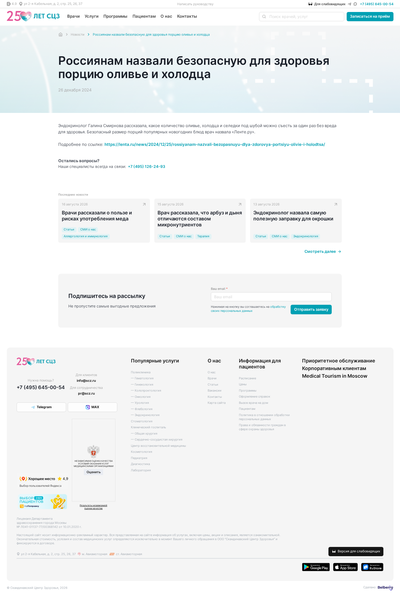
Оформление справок (254, 396)
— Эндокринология (145, 415)
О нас (166, 16)
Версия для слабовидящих (359, 551)
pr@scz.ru (86, 393)
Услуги (92, 16)
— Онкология (140, 397)
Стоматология (141, 421)
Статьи (213, 384)
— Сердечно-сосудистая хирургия (156, 439)
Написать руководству (195, 4)
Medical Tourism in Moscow (334, 376)
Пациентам (144, 16)
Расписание (247, 378)
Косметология (141, 452)
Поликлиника (140, 372)
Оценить (94, 472)
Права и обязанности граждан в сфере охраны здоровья (262, 427)
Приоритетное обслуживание (338, 361)
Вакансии (214, 390)
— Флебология (141, 409)
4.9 (14, 4)
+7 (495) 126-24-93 (146, 166)
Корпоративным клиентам (334, 368)
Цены (243, 384)
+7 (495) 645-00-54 (376, 4)
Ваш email (219, 289)
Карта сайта (217, 403)
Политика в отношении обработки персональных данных (264, 417)
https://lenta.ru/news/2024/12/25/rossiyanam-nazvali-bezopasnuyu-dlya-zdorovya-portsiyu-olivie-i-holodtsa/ (214, 144)
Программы (115, 16)
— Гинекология (142, 384)
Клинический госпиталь (148, 427)
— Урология (140, 403)
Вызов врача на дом (253, 403)
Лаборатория (141, 470)
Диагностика (140, 464)
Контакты (187, 16)
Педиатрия (139, 458)
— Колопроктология (146, 390)
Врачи (73, 16)
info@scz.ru (86, 380)
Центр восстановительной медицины (158, 446)
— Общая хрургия (144, 433)
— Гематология (142, 378)
